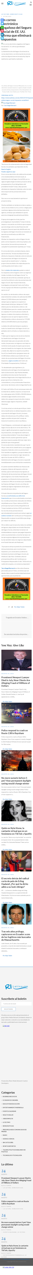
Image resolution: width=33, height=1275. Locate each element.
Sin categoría (8, 1127)
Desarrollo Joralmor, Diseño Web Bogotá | (16, 1244)
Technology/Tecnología (12, 1140)
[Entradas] (16, 611)
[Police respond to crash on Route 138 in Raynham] (16, 698)
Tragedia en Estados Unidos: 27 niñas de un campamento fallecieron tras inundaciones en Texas (17, 603)
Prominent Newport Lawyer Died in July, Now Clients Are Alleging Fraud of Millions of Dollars (16, 1165)
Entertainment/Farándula (13, 1093)
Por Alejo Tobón (19, 592)
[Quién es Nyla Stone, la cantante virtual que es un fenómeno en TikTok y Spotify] (16, 796)
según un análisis (13, 346)
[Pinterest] (2, 31)
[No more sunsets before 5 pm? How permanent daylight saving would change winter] (16, 745)
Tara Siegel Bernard (10, 90)
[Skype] (2, 38)
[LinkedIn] (2, 34)
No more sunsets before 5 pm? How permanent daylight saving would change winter (16, 766)
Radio (5, 1120)
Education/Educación (11, 1089)
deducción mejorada (12, 255)
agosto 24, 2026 (7, 658)
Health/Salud (8, 1100)
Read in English (6, 154)
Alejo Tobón (6, 1170)
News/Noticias (16, 14)
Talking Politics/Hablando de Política (13, 1136)
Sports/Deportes (9, 1131)
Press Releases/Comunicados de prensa (14, 1115)
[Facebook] (2, 20)
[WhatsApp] (2, 27)
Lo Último (5, 14)
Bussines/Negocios (10, 1081)
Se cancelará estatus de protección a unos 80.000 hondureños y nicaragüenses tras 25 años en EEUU (16, 620)
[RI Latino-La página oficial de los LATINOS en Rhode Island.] (16, 3)
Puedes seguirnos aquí (8, 157)
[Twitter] (12, 592)
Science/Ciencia (8, 1124)
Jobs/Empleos (8, 1104)
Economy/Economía (10, 1085)
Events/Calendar (9, 1096)
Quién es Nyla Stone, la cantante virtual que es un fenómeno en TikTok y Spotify (16, 816)
